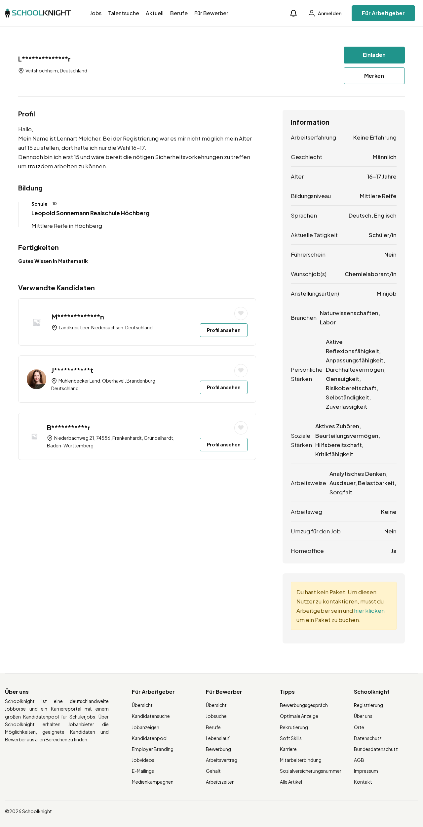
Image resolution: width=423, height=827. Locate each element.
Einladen (374, 54)
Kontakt (363, 782)
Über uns (363, 716)
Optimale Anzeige (299, 716)
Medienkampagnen (152, 782)
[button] (293, 13)
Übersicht (142, 705)
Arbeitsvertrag (221, 760)
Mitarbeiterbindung (301, 760)
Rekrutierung (294, 727)
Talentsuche (123, 13)
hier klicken (369, 610)
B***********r (68, 427)
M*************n (78, 316)
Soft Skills (291, 738)
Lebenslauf (218, 738)
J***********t (72, 370)
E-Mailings (143, 771)
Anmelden (329, 13)
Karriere (288, 749)
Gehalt (213, 771)
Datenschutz (368, 738)
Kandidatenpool (150, 738)
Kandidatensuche (151, 716)
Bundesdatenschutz (376, 749)
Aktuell (155, 13)
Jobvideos (143, 760)
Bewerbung (218, 749)
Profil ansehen (224, 330)
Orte (359, 727)
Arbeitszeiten (220, 782)
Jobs (95, 13)
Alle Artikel (291, 782)
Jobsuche (216, 716)
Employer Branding (152, 749)
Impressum (366, 771)
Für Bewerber (211, 13)
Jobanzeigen (145, 727)
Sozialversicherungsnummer (310, 771)
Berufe (179, 13)
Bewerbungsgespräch (304, 705)
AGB (359, 760)
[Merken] (241, 313)
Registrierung (368, 705)
